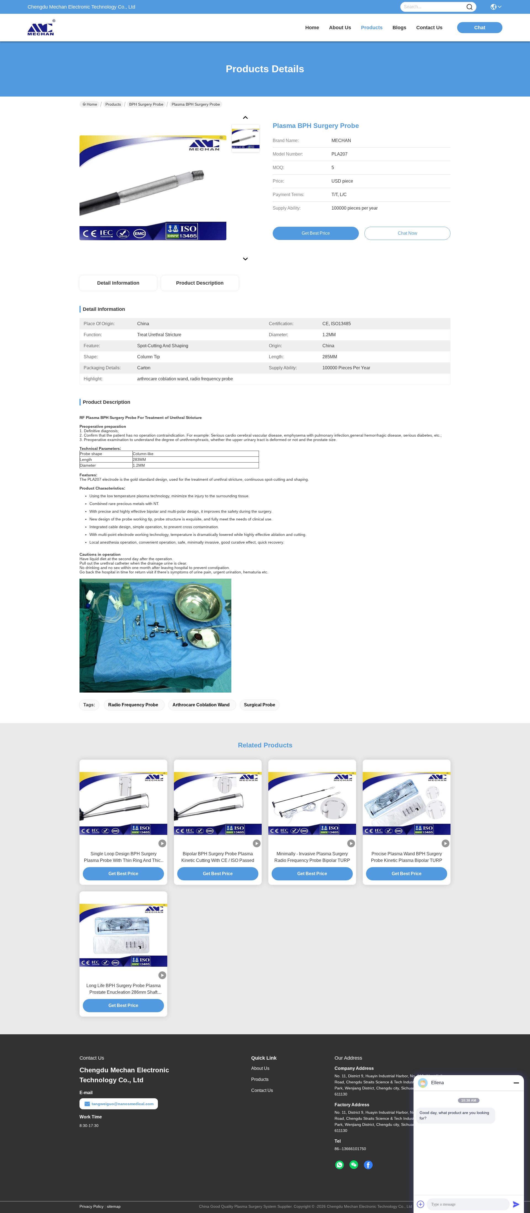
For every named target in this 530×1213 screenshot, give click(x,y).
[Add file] (421, 1204)
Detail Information (118, 283)
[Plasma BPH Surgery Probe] (153, 187)
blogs (399, 27)
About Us (260, 1068)
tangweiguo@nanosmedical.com (122, 1104)
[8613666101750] (339, 1165)
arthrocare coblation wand (201, 704)
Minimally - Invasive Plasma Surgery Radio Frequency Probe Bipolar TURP (312, 857)
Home (312, 27)
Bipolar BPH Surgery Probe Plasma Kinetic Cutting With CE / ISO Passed (217, 857)
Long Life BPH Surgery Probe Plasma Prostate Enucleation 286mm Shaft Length (123, 989)
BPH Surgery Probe (146, 104)
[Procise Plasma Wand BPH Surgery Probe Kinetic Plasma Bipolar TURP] (407, 803)
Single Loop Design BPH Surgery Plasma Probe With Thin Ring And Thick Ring (123, 857)
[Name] (469, 7)
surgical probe (259, 704)
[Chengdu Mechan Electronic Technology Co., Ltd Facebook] (368, 1165)
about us (340, 27)
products (372, 27)
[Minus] (516, 1083)
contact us (429, 27)
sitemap (114, 1206)
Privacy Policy (92, 1206)
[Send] (516, 1204)
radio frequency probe (133, 704)
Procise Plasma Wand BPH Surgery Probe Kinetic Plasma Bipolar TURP (406, 857)
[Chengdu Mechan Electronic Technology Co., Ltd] (58, 27)
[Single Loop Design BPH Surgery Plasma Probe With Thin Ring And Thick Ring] (123, 803)
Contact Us (262, 1090)
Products (113, 104)
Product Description (200, 283)
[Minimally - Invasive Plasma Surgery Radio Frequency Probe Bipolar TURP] (312, 803)
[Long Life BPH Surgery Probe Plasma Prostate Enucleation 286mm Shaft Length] (123, 935)
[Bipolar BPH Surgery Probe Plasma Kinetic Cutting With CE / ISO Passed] (218, 803)
